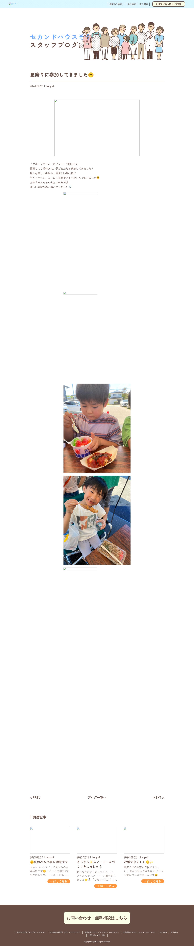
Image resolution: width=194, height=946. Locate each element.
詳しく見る (60, 881)
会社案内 (132, 4)
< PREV (35, 797)
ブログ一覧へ (97, 797)
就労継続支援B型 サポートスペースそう (65, 932)
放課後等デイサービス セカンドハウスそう (139, 932)
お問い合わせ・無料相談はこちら (97, 918)
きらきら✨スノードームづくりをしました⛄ (96, 864)
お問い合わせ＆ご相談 (169, 4)
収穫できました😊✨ (138, 861)
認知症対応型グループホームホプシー (31, 932)
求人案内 (143, 4)
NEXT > (158, 797)
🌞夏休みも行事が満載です (49, 861)
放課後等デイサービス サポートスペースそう (101, 932)
